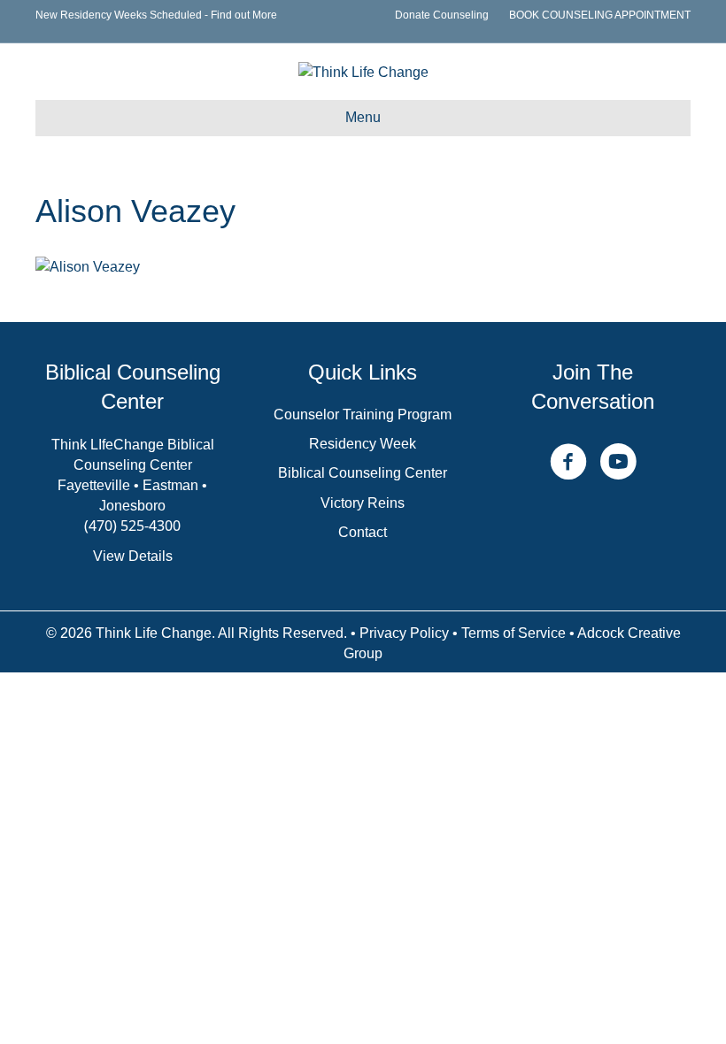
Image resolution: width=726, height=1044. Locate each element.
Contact (362, 532)
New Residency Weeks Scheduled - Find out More (156, 15)
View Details (133, 556)
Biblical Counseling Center (362, 472)
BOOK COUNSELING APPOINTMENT (600, 15)
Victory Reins (363, 502)
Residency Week (362, 443)
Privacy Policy (404, 633)
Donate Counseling (442, 15)
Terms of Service (513, 633)
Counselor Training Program (363, 414)
